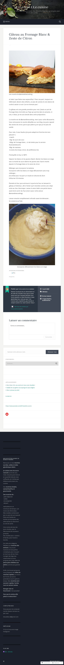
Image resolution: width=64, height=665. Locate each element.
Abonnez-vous (52, 352)
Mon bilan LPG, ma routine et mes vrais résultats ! (21, 385)
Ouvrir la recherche (59, 21)
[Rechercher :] (32, 363)
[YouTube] (7, 414)
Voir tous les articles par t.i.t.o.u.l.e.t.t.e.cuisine (19, 308)
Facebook (8, 396)
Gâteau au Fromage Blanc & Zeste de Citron (29, 36)
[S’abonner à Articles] (3, 652)
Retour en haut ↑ (55, 661)
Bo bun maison (46, 296)
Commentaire (48, 337)
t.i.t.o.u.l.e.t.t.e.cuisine (32, 7)
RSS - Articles (8, 652)
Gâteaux (44, 291)
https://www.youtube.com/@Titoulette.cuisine (19, 406)
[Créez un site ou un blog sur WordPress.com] (3, 661)
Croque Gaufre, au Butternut (47, 299)
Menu (7, 21)
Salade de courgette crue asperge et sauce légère (21, 387)
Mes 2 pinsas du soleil (13, 390)
